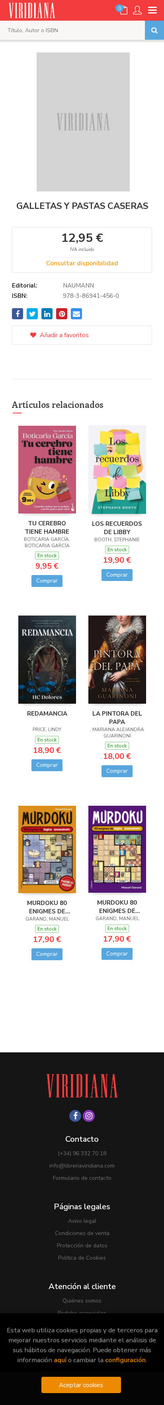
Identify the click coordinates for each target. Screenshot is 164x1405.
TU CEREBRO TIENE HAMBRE (47, 527)
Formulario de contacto (82, 1178)
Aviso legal (82, 1221)
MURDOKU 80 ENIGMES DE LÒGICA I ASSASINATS (117, 907)
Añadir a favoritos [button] (63, 335)
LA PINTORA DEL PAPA (117, 718)
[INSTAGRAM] (89, 1116)
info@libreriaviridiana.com (82, 1166)
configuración (125, 1359)
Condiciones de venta (82, 1233)
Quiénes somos (82, 1301)
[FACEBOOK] (75, 1116)
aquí (60, 1359)
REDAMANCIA (47, 714)
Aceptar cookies (81, 1385)
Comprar (47, 581)
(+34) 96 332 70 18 (82, 1153)
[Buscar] (154, 30)
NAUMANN (78, 285)
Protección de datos (82, 1245)
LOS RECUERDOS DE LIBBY (117, 528)
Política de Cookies (82, 1258)
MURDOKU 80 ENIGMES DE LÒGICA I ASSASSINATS (46, 907)
